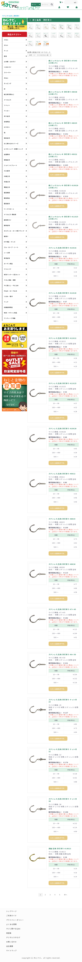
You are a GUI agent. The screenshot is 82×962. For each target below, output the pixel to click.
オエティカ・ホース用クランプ (14, 231)
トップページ (11, 911)
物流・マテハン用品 (10, 313)
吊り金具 (9, 16)
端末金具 (7, 138)
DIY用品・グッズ (9, 242)
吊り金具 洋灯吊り (42, 20)
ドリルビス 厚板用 (10, 214)
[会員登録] (59, 7)
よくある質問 (11, 924)
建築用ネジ (7, 220)
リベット (7, 105)
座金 (5, 56)
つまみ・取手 (8, 296)
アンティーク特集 (10, 318)
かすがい (7, 127)
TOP (3, 16)
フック (6, 302)
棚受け (6, 236)
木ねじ (6, 78)
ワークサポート (9, 209)
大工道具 (7, 171)
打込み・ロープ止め (10, 291)
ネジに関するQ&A (13, 928)
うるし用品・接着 (10, 280)
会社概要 (9, 946)
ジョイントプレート (10, 165)
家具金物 (7, 258)
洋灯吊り (16, 16)
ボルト (6, 45)
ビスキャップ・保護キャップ (13, 149)
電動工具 (7, 187)
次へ (65, 895)
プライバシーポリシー (15, 920)
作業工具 (7, 176)
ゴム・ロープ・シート (11, 247)
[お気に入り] (68, 7)
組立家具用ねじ (9, 94)
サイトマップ (11, 950)
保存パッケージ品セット (12, 274)
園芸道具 (7, 204)
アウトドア (7, 269)
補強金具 (7, 160)
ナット (6, 51)
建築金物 (7, 225)
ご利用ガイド (11, 915)
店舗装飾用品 (8, 307)
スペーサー (7, 72)
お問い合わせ (11, 942)
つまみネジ (7, 67)
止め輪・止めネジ (10, 62)
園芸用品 (7, 198)
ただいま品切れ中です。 (58, 81)
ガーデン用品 (8, 264)
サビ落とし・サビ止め (11, 285)
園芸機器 (7, 193)
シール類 (7, 253)
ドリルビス (7, 100)
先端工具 (7, 182)
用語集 (9, 933)
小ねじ (6, 40)
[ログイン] (76, 7)
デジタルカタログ (13, 937)
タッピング (7, 83)
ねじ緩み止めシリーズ (11, 143)
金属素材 (7, 154)
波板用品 (7, 122)
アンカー (7, 111)
